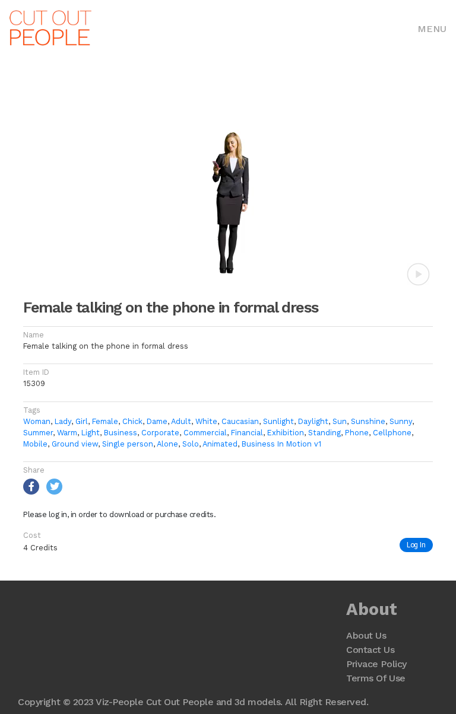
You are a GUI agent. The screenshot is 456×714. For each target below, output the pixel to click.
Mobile (35, 443)
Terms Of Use (375, 678)
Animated (220, 443)
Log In (416, 544)
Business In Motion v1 (281, 443)
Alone (167, 443)
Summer (38, 432)
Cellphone (392, 432)
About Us (366, 635)
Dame (157, 421)
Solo (190, 443)
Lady (63, 421)
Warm (67, 432)
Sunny (401, 421)
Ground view (75, 443)
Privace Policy (376, 664)
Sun (339, 421)
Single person (127, 443)
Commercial (205, 432)
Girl (81, 421)
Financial (247, 432)
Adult (181, 421)
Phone (357, 432)
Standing (324, 432)
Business (120, 432)
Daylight (313, 421)
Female (105, 421)
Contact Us (370, 649)
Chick (132, 421)
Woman (36, 421)
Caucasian (240, 421)
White (206, 421)
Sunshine (368, 421)
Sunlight (278, 421)
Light (90, 432)
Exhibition (285, 432)
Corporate (160, 432)
